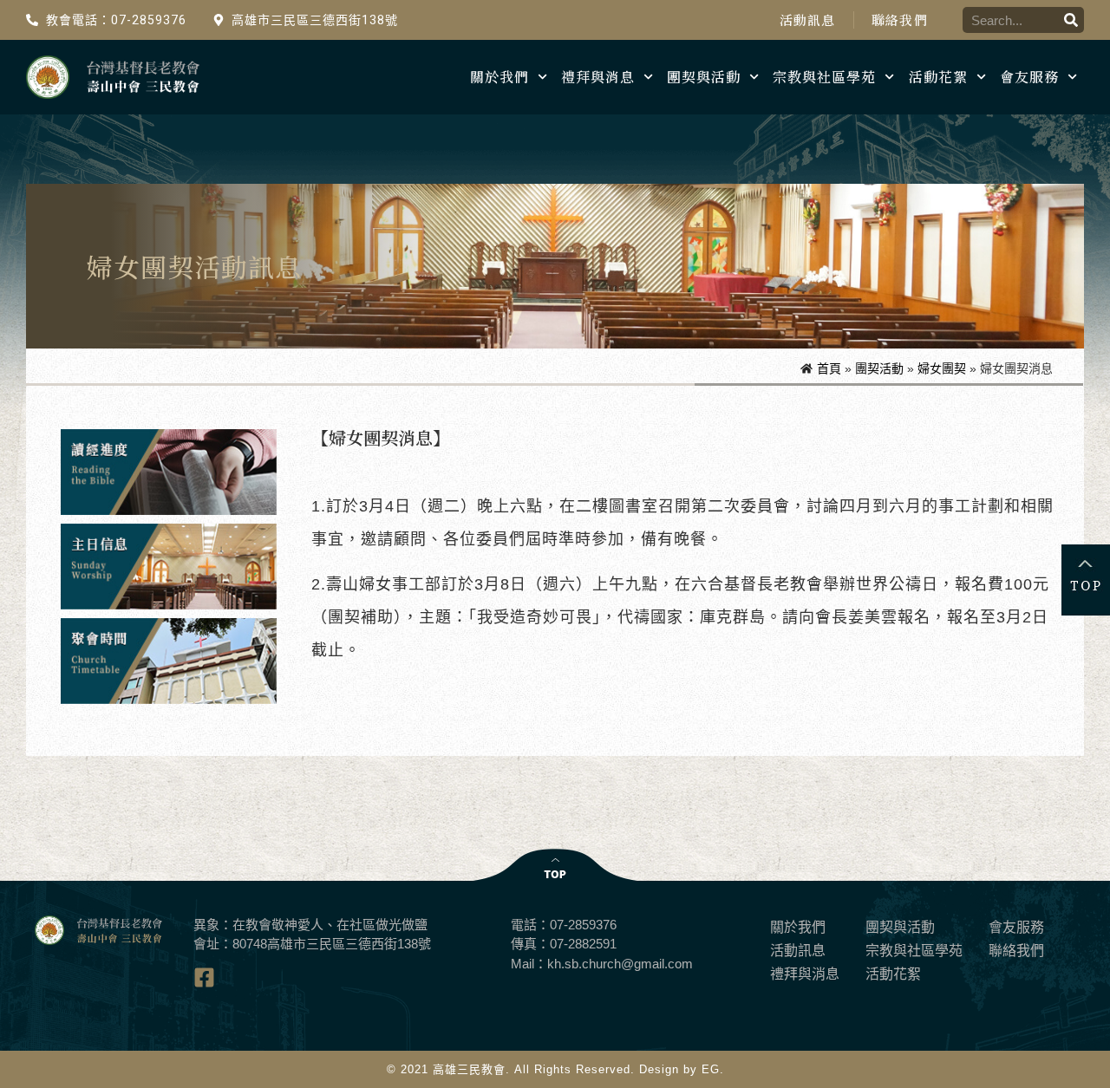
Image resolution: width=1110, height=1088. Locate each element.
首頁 (829, 368)
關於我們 (499, 77)
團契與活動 (704, 77)
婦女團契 (941, 368)
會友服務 (1029, 77)
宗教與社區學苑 (824, 77)
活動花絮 (938, 77)
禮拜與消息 (598, 77)
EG (711, 1069)
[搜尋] (1071, 20)
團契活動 (879, 368)
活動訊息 (808, 20)
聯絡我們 (900, 20)
